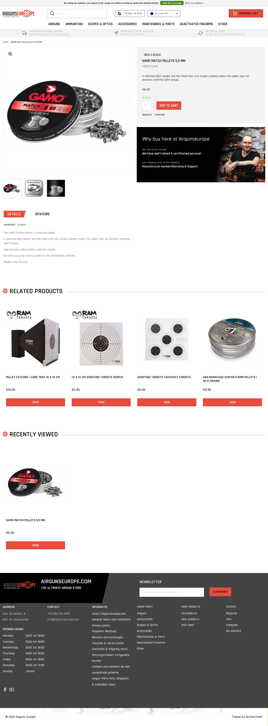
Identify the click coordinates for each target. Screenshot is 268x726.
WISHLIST (147, 114)
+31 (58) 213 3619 (58, 614)
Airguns (142, 613)
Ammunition (145, 619)
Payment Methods (104, 631)
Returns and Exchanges (107, 637)
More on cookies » (194, 3)
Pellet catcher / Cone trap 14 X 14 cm (33, 377)
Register (231, 613)
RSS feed (187, 625)
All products (189, 613)
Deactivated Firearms (151, 642)
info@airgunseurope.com (63, 619)
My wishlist (233, 631)
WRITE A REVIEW (152, 54)
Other (140, 648)
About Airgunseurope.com (109, 614)
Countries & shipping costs (110, 649)
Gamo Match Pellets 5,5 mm (26, 42)
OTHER (222, 24)
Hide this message (172, 3)
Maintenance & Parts (151, 637)
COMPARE (160, 114)
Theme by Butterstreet (247, 717)
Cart (229, 619)
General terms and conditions (111, 619)
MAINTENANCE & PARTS (158, 24)
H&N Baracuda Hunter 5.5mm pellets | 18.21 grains (230, 379)
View (35, 402)
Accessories (144, 631)
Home (6, 42)
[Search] (52, 13)
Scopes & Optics (147, 625)
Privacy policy (101, 625)
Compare (232, 625)
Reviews (42, 214)
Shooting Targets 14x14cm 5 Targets (164, 377)
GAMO (154, 66)
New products (190, 619)
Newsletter (150, 582)
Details (14, 214)
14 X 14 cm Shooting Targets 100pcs (97, 377)
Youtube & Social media (108, 643)
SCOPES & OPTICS (100, 24)
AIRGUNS (54, 24)
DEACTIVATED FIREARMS (196, 24)
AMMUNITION (74, 24)
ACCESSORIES (127, 24)
